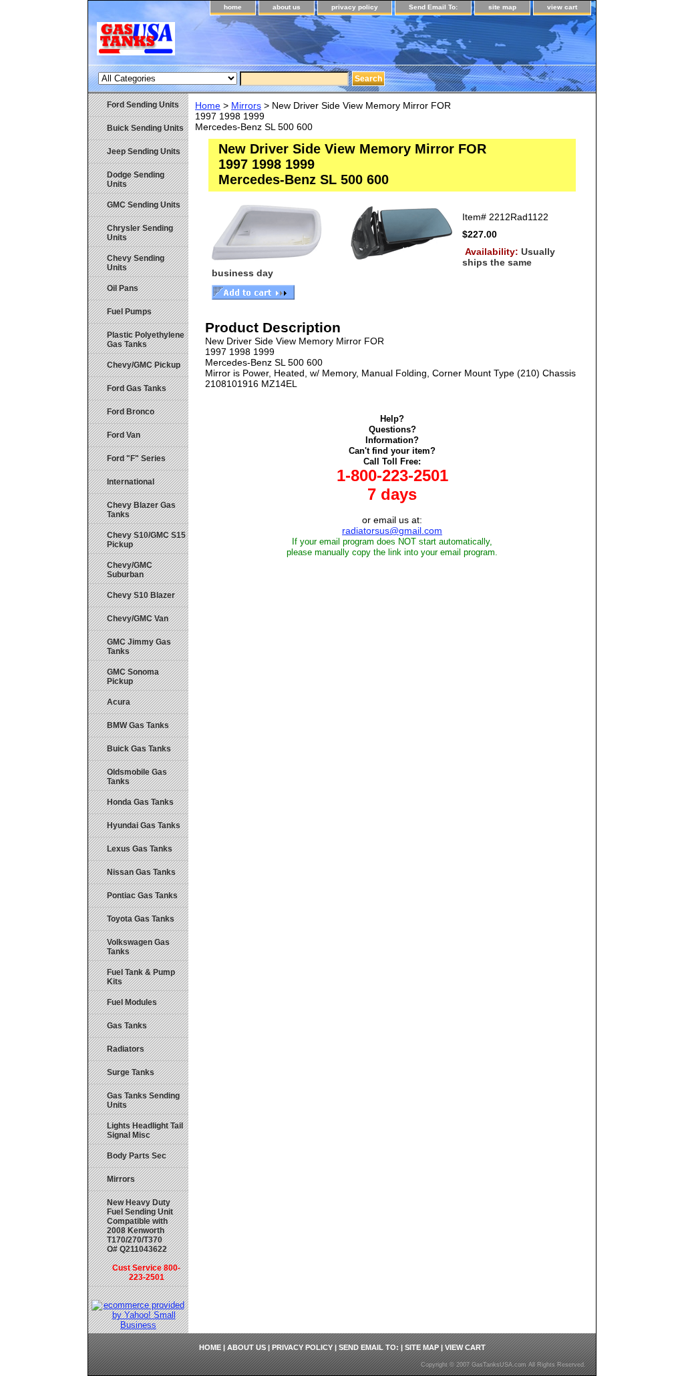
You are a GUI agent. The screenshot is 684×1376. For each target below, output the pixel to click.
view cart (562, 7)
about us (287, 7)
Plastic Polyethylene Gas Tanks (145, 339)
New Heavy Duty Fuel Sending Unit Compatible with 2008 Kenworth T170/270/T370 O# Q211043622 (143, 1240)
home (233, 7)
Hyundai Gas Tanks (143, 825)
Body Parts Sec (136, 1155)
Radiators (125, 1049)
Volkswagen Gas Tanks (138, 947)
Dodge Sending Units (135, 179)
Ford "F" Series (136, 458)
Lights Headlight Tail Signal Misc (145, 1130)
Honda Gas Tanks (140, 802)
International (130, 481)
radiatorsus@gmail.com (392, 530)
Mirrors (246, 105)
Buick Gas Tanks (139, 748)
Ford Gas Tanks (136, 388)
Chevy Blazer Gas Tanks (141, 509)
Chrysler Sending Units (140, 233)
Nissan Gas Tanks (141, 872)
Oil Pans (122, 288)
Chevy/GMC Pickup (143, 365)
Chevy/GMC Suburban (129, 570)
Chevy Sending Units (135, 263)
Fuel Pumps (129, 311)
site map (502, 7)
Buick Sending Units (145, 128)
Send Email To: (433, 7)
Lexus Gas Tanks (139, 848)
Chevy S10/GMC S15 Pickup (146, 540)
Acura (118, 702)
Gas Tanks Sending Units (143, 1100)
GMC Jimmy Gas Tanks (139, 646)
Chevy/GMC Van (137, 618)
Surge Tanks (130, 1072)
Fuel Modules (132, 1002)
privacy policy (354, 7)
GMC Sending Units (143, 205)
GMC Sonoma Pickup (133, 676)
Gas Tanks (127, 1025)
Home (207, 105)
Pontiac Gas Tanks (142, 895)
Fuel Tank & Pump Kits (141, 977)
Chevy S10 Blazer (141, 595)
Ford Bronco (130, 411)
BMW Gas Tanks (138, 725)
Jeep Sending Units (143, 151)
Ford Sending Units (143, 104)
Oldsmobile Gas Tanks (137, 776)
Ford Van (123, 435)
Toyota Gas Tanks (140, 919)
